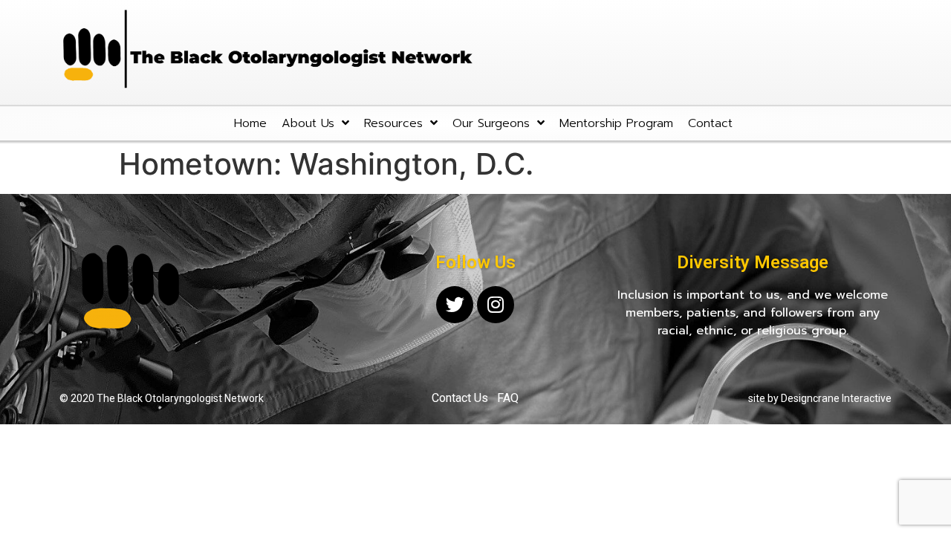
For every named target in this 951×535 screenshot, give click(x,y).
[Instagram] (495, 304)
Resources (393, 123)
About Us (308, 123)
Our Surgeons (491, 123)
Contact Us (460, 398)
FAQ (508, 398)
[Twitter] (454, 304)
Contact (710, 123)
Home (250, 123)
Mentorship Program (616, 123)
